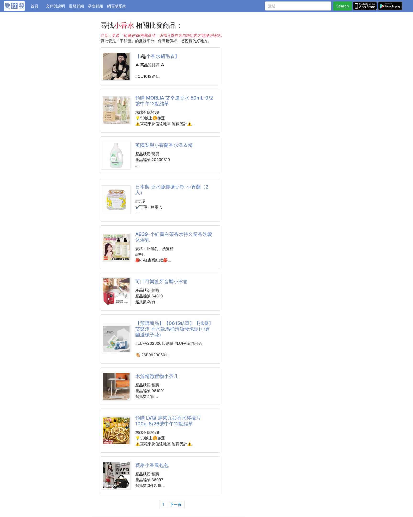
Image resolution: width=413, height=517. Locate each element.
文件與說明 (55, 6)
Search (342, 6)
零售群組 (95, 6)
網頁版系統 (116, 6)
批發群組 (76, 6)
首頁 (37, 5)
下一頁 (175, 504)
